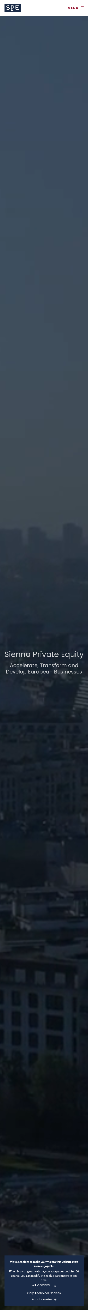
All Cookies (41, 1285)
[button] (76, 8)
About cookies (42, 1299)
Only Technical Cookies (44, 1293)
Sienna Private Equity (13, 8)
